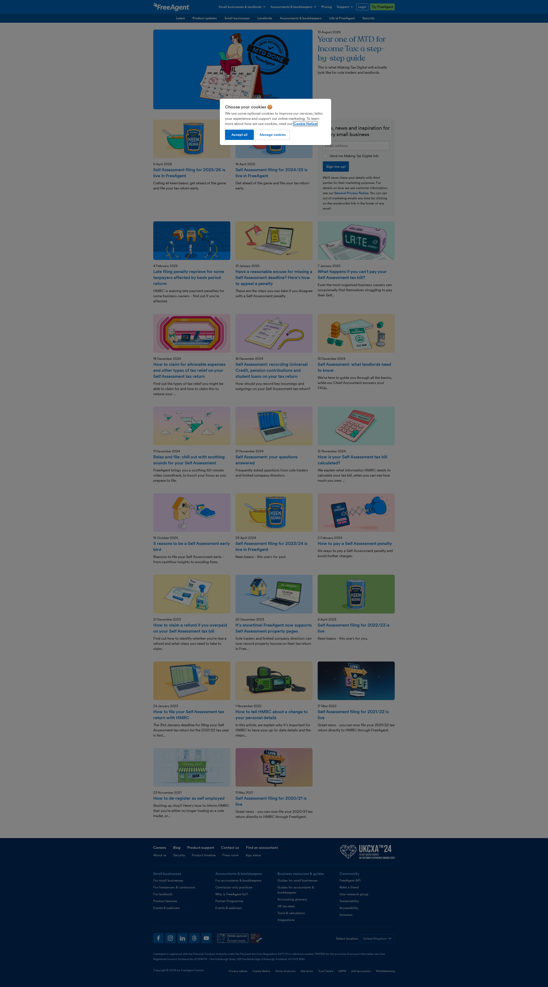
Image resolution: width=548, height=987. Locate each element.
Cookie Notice (305, 124)
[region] (275, 122)
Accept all (239, 135)
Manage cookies (273, 135)
